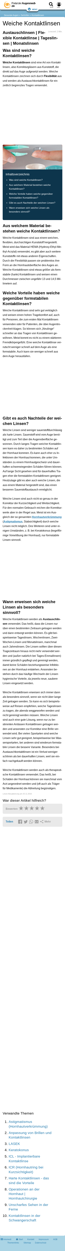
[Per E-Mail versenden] (37, 822)
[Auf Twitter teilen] (26, 822)
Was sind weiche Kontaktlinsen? (26, 180)
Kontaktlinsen (38, 15)
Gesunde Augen (11, 15)
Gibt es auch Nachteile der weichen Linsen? (32, 203)
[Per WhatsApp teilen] (31, 822)
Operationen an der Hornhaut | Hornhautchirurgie (24, 1193)
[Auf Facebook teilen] (20, 822)
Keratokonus (19, 1150)
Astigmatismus (13, 521)
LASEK (14, 1144)
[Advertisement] (32, 115)
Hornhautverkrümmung (47, 517)
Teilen (9, 821)
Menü (34, 9)
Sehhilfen (25, 15)
